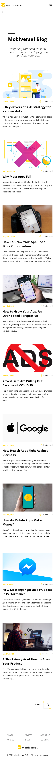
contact (45, 739)
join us (10, 739)
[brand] (27, 637)
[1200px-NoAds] (27, 358)
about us (45, 735)
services (27, 735)
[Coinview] (27, 498)
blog (27, 739)
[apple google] (27, 428)
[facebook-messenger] (27, 567)
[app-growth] (27, 219)
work (10, 735)
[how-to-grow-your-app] (27, 289)
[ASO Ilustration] (27, 84)
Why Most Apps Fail (17, 176)
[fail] (27, 154)
